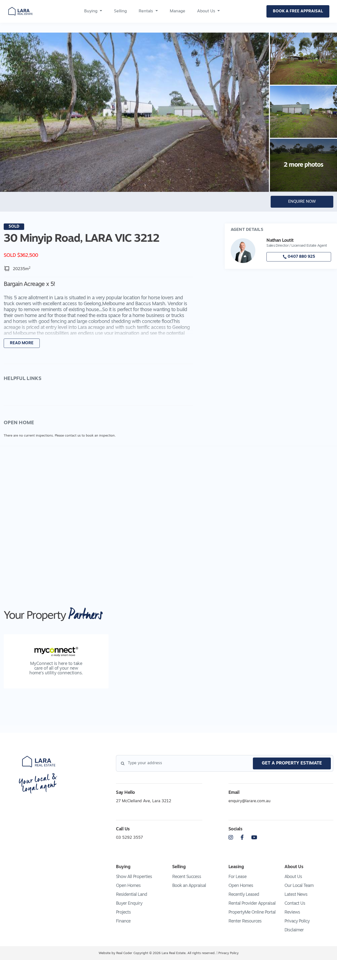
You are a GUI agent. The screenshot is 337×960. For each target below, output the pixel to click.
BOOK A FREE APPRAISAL (298, 11)
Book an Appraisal (189, 886)
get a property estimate (292, 763)
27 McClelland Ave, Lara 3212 (143, 801)
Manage (177, 11)
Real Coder (124, 953)
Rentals (146, 11)
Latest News (295, 895)
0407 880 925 (301, 257)
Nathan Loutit (279, 241)
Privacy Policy (297, 921)
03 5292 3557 (129, 838)
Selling (120, 11)
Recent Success (186, 877)
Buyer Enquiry (129, 903)
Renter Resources (245, 921)
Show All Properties (134, 877)
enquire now (302, 202)
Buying (90, 11)
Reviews (292, 912)
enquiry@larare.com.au (249, 801)
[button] (98, 315)
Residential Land (131, 895)
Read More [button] (22, 343)
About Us (206, 11)
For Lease (237, 877)
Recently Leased (243, 895)
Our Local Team (299, 886)
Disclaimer (294, 930)
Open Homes (128, 886)
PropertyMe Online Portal (252, 912)
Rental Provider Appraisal (252, 903)
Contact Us (294, 903)
